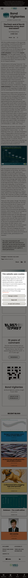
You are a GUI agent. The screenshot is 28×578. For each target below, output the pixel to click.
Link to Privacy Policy (5, 292)
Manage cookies (13, 296)
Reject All (14, 300)
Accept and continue (14, 303)
